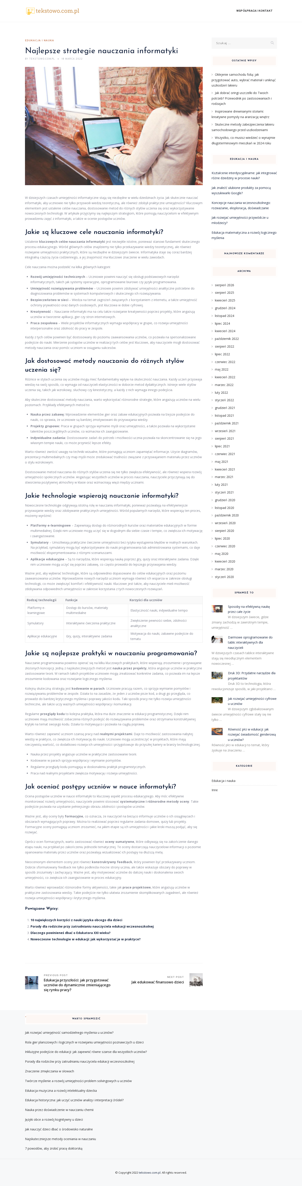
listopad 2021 (224, 415)
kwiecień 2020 (225, 561)
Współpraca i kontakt (254, 11)
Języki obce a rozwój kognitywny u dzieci (54, 1119)
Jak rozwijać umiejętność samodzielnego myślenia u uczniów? (69, 1032)
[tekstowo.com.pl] (52, 11)
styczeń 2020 (224, 577)
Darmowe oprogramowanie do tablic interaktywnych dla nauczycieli (250, 642)
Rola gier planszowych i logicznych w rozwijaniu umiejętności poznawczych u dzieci (84, 1042)
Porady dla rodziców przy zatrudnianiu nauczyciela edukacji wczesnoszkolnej (92, 926)
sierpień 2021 (224, 438)
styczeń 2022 (224, 400)
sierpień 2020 (224, 531)
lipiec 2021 (222, 446)
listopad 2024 (224, 316)
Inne (215, 790)
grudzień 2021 (225, 408)
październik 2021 (227, 423)
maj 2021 (221, 461)
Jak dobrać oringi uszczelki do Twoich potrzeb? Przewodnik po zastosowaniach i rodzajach (242, 98)
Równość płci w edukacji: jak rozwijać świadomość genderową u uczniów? (252, 734)
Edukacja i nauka (39, 40)
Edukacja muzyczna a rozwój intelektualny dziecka (61, 1090)
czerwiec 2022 (225, 362)
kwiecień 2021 (225, 469)
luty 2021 (221, 484)
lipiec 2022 (222, 354)
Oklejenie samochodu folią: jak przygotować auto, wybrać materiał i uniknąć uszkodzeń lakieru (244, 79)
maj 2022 (221, 369)
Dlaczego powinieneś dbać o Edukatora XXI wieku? (71, 933)
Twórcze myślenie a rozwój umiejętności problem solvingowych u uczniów (78, 1081)
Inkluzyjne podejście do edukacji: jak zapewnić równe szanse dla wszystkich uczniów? (86, 1052)
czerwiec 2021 (225, 454)
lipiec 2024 (222, 323)
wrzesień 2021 (225, 431)
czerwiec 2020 (225, 546)
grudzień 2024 (225, 308)
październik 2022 (227, 339)
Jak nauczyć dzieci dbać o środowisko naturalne (59, 1129)
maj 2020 (221, 554)
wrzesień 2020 (225, 523)
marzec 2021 (224, 477)
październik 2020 (227, 515)
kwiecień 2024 (225, 331)
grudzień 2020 (225, 500)
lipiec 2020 (222, 538)
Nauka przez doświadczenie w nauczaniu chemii (59, 1110)
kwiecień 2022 (225, 377)
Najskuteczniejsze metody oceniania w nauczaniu (60, 1139)
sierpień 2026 (224, 285)
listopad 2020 (224, 508)
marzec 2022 (224, 385)
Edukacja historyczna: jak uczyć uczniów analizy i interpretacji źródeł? (74, 1100)
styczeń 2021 (224, 492)
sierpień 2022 (224, 346)
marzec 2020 (224, 569)
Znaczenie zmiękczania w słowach (49, 1071)
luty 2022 (221, 392)
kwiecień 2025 (225, 300)
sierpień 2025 (224, 292)
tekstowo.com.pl (150, 1173)
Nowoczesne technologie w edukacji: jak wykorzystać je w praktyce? (86, 939)
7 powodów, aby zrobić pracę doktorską (53, 1148)
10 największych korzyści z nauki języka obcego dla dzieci (76, 920)
